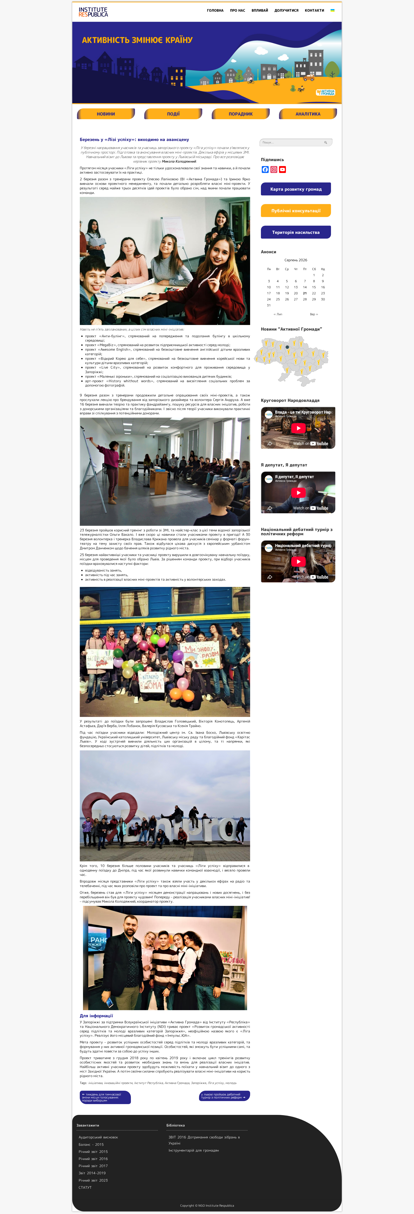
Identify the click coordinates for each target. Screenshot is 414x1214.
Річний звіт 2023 (93, 1180)
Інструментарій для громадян (194, 1150)
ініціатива (95, 1083)
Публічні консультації (296, 211)
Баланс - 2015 (91, 1144)
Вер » (314, 314)
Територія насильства (296, 232)
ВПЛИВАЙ (260, 10)
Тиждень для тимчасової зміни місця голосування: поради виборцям (101, 1097)
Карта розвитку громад (296, 189)
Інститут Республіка (148, 1083)
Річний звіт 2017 (93, 1165)
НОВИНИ (106, 114)
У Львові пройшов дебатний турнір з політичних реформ (223, 1095)
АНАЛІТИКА (308, 114)
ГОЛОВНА (215, 10)
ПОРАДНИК (241, 114)
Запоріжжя (198, 1083)
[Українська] (332, 10)
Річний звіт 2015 (93, 1151)
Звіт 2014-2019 (92, 1173)
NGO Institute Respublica (216, 1205)
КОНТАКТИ (314, 10)
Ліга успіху (216, 1083)
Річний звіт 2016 (93, 1158)
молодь (230, 1083)
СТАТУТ (85, 1187)
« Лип (278, 314)
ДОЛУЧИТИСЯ (286, 10)
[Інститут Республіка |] (115, 12)
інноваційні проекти (118, 1083)
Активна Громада (177, 1083)
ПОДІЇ (173, 114)
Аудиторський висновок (98, 1137)
